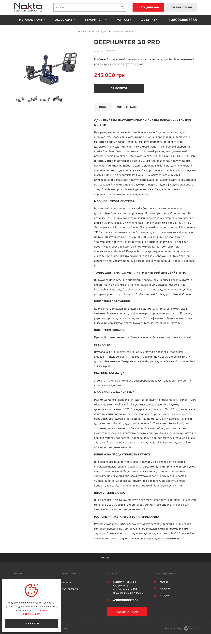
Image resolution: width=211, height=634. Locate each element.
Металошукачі (30, 19)
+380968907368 (183, 20)
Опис (103, 106)
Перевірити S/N (181, 7)
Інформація (94, 19)
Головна (82, 31)
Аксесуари (63, 19)
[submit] (122, 7)
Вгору (105, 557)
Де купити (149, 19)
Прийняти (31, 623)
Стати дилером (148, 7)
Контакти (124, 19)
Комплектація (127, 106)
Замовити (119, 88)
